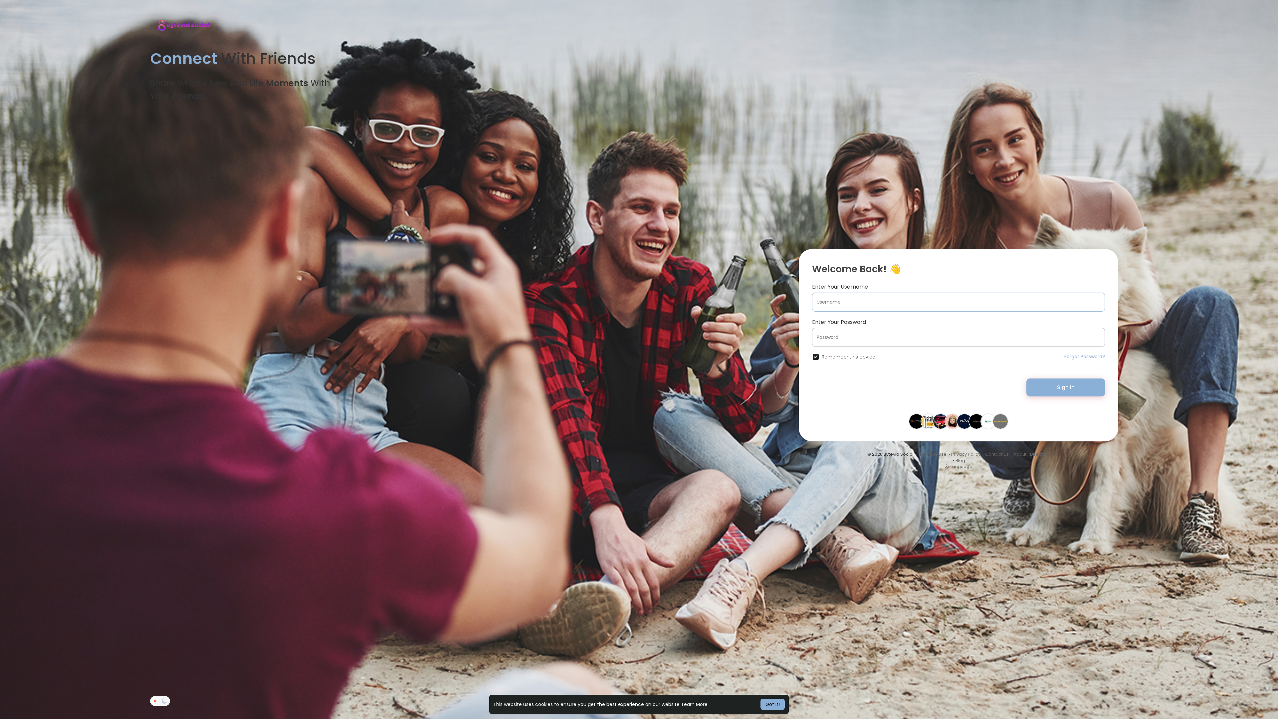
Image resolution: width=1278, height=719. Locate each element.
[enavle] (988, 421)
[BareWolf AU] (976, 421)
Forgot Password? (1084, 356)
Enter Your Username (840, 287)
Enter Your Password (839, 322)
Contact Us (997, 454)
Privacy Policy (965, 454)
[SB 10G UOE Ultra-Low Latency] (940, 421)
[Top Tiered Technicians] (1000, 421)
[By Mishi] (916, 421)
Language (961, 466)
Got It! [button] (772, 704)
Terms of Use (932, 454)
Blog (960, 460)
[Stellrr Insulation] (928, 421)
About (1019, 454)
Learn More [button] (695, 704)
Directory (1040, 454)
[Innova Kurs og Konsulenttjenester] (964, 421)
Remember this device (848, 357)
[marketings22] (952, 421)
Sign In (1066, 387)
